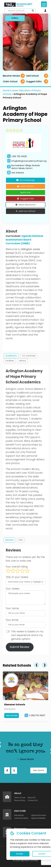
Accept (19, 853)
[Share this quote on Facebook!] (7, 770)
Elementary (19, 815)
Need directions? (27, 204)
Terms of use (19, 797)
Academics (11, 355)
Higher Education (38, 815)
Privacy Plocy (19, 800)
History (22, 360)
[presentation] (36, 665)
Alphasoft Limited (29, 860)
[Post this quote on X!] (14, 770)
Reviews (9, 539)
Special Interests (38, 818)
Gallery (14, 18)
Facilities (10, 360)
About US (31, 797)
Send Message (27, 180)
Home (6, 90)
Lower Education (21, 90)
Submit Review (19, 647)
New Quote (38, 770)
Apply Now (25, 192)
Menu (44, 6)
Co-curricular (28, 355)
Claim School (27, 186)
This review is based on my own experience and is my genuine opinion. (27, 635)
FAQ (21, 539)
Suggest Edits (27, 198)
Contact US (33, 800)
